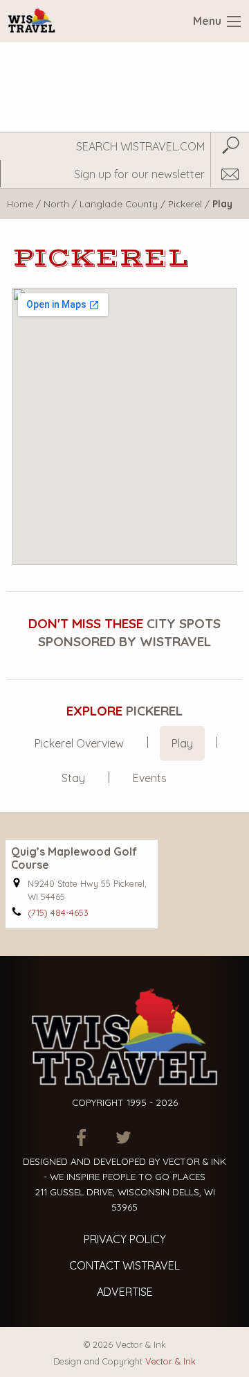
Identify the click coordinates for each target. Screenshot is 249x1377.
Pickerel (185, 203)
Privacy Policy (125, 1239)
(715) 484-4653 (58, 912)
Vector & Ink (170, 1361)
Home (20, 203)
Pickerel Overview (79, 743)
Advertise (125, 1292)
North (56, 203)
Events (150, 778)
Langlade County (119, 203)
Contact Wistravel (124, 1265)
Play (182, 743)
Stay (73, 778)
